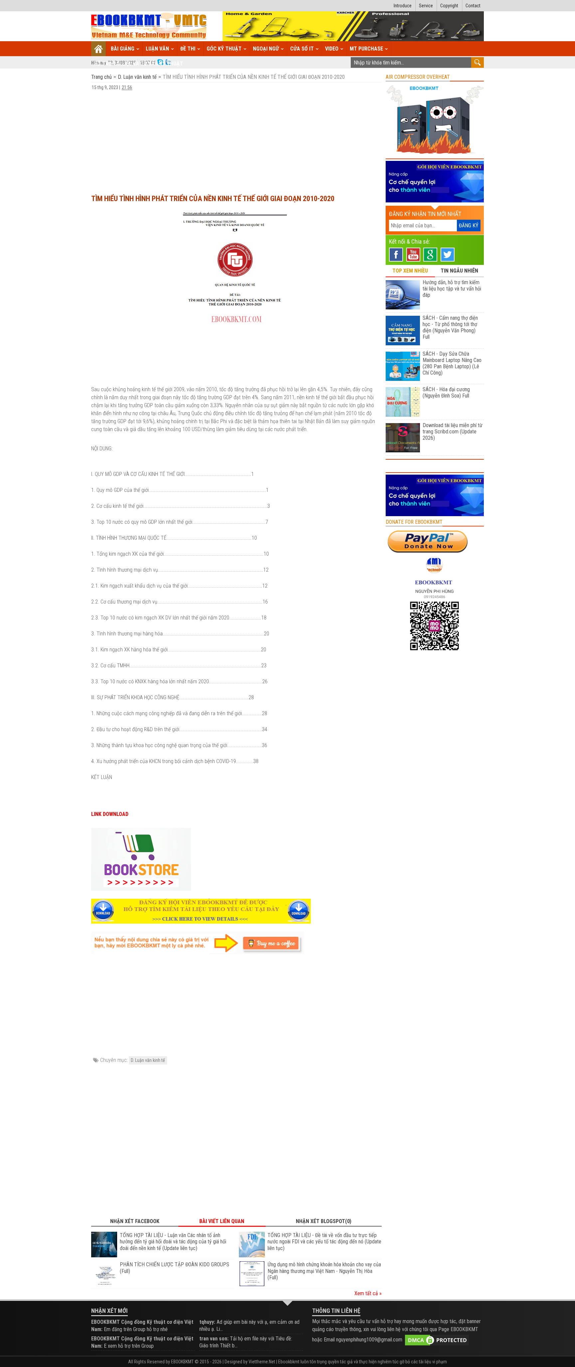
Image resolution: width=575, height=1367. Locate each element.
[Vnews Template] (149, 26)
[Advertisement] (236, 139)
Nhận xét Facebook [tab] (134, 1221)
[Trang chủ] (98, 48)
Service (426, 5)
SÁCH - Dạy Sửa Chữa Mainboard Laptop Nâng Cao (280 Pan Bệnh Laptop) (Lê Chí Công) (452, 363)
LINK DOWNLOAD (109, 814)
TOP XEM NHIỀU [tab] (410, 271)
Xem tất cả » (368, 1293)
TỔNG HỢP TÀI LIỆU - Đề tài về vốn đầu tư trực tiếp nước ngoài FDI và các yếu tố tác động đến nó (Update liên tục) (324, 1242)
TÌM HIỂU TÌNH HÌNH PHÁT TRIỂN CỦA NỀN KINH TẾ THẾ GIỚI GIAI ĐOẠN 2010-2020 (212, 198)
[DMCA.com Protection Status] (437, 1339)
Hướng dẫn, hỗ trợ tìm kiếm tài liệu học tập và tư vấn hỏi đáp (452, 288)
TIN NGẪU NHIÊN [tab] (459, 271)
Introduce (403, 5)
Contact (473, 5)
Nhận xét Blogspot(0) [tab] (323, 1221)
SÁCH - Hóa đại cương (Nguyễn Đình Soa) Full (446, 392)
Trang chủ (102, 77)
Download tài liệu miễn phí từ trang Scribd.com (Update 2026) (452, 431)
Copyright (449, 5)
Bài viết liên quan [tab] (221, 1221)
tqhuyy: (207, 1322)
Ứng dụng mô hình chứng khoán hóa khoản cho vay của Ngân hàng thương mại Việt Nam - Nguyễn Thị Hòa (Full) (324, 1271)
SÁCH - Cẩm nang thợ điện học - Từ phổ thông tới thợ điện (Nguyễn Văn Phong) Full (450, 327)
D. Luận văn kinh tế (137, 77)
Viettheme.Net (262, 1361)
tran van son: (214, 1338)
